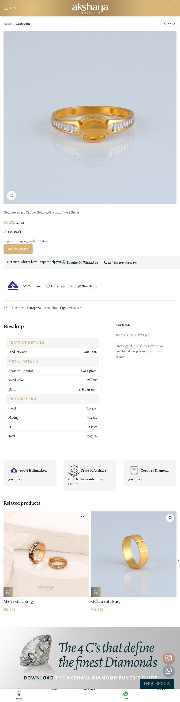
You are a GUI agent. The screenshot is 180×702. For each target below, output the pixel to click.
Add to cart (18, 249)
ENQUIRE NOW (157, 684)
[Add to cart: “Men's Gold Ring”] (8, 592)
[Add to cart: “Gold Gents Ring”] (96, 592)
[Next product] (174, 23)
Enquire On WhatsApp (82, 262)
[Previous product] (164, 23)
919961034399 (127, 263)
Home (8, 23)
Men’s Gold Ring (18, 601)
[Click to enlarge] (11, 195)
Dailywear (74, 308)
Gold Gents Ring (105, 601)
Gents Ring (23, 23)
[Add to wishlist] (82, 518)
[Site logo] (90, 8)
